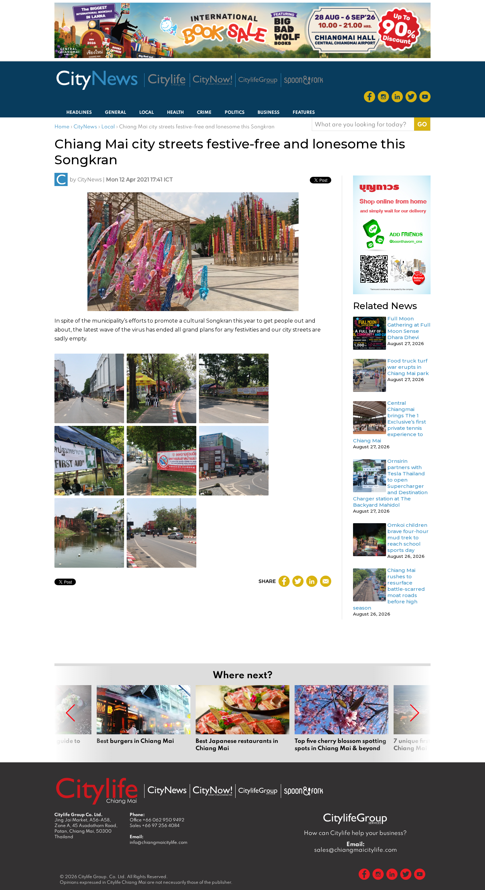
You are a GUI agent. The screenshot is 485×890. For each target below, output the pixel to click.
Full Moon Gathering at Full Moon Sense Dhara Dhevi (409, 327)
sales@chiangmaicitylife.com (355, 846)
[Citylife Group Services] (258, 80)
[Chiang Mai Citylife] (167, 80)
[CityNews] (96, 80)
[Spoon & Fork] (303, 80)
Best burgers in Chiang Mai (143, 718)
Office (157, 820)
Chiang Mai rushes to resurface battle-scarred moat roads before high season (389, 589)
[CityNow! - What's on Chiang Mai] (212, 80)
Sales (154, 825)
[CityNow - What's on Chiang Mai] (212, 791)
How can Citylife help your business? (355, 833)
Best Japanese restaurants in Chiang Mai (242, 718)
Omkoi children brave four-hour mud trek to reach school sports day (408, 537)
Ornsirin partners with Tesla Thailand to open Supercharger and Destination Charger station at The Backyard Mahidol (390, 483)
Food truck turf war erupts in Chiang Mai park (408, 367)
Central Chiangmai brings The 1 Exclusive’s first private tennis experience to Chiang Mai (389, 422)
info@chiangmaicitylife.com (158, 842)
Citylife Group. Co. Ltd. (102, 876)
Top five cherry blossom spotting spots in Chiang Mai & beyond (341, 718)
